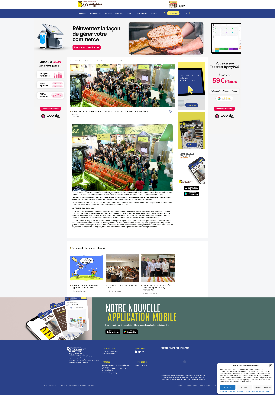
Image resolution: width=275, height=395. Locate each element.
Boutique (154, 13)
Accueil (72, 61)
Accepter (227, 387)
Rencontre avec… (96, 13)
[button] (271, 365)
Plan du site (181, 385)
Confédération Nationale (110, 351)
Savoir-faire (119, 13)
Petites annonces (141, 13)
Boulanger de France (109, 353)
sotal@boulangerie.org (109, 373)
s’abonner (173, 13)
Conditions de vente (204, 385)
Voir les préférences (263, 387)
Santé (129, 13)
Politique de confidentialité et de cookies (232, 391)
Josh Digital (90, 385)
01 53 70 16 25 (109, 371)
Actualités (82, 13)
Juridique (108, 13)
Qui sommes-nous (141, 365)
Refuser (244, 387)
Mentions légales (192, 385)
